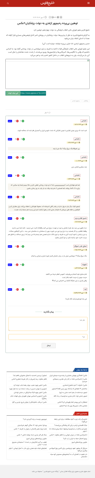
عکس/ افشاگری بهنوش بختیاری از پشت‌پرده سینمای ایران (68, 375)
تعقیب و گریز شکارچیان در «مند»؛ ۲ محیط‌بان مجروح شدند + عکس (29, 443)
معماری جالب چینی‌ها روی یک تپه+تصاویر (73, 405)
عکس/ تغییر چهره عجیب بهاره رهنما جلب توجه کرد (30, 385)
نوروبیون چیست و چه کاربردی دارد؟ (35, 419)
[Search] (8, 4)
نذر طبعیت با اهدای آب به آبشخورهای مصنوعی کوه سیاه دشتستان (68, 455)
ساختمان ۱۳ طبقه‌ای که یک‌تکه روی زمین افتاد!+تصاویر (69, 388)
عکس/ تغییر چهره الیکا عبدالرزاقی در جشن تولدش (30, 392)
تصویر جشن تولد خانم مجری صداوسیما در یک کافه (70, 396)
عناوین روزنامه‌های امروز (79, 442)
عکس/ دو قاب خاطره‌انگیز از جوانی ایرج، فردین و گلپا (29, 402)
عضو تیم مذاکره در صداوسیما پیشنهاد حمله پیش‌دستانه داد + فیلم (68, 430)
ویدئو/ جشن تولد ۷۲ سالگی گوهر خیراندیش (32, 425)
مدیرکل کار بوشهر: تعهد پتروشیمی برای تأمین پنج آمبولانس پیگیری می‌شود (68, 449)
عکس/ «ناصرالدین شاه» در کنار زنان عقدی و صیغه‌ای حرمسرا (70, 380)
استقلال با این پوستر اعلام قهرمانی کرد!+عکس (72, 402)
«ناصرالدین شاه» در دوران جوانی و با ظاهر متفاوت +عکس (68, 435)
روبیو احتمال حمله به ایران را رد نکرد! (75, 438)
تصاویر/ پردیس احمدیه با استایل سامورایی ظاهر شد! (30, 375)
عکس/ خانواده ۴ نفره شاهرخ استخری (75, 385)
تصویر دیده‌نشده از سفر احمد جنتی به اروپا (73, 392)
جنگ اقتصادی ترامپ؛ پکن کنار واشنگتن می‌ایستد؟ (70, 425)
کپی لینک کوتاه (13, 93)
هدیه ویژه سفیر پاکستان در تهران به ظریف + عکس (30, 429)
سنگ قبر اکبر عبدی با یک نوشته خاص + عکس (32, 435)
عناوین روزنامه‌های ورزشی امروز (36, 438)
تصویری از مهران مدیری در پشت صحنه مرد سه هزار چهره (28, 388)
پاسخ (9, 121)
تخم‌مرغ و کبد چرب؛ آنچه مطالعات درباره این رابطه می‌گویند (70, 420)
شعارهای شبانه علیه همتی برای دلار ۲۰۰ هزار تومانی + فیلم (28, 448)
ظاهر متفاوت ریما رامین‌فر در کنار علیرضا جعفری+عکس (29, 379)
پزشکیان (86, 101)
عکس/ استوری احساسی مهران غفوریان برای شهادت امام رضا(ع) (29, 397)
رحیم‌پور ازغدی (76, 101)
